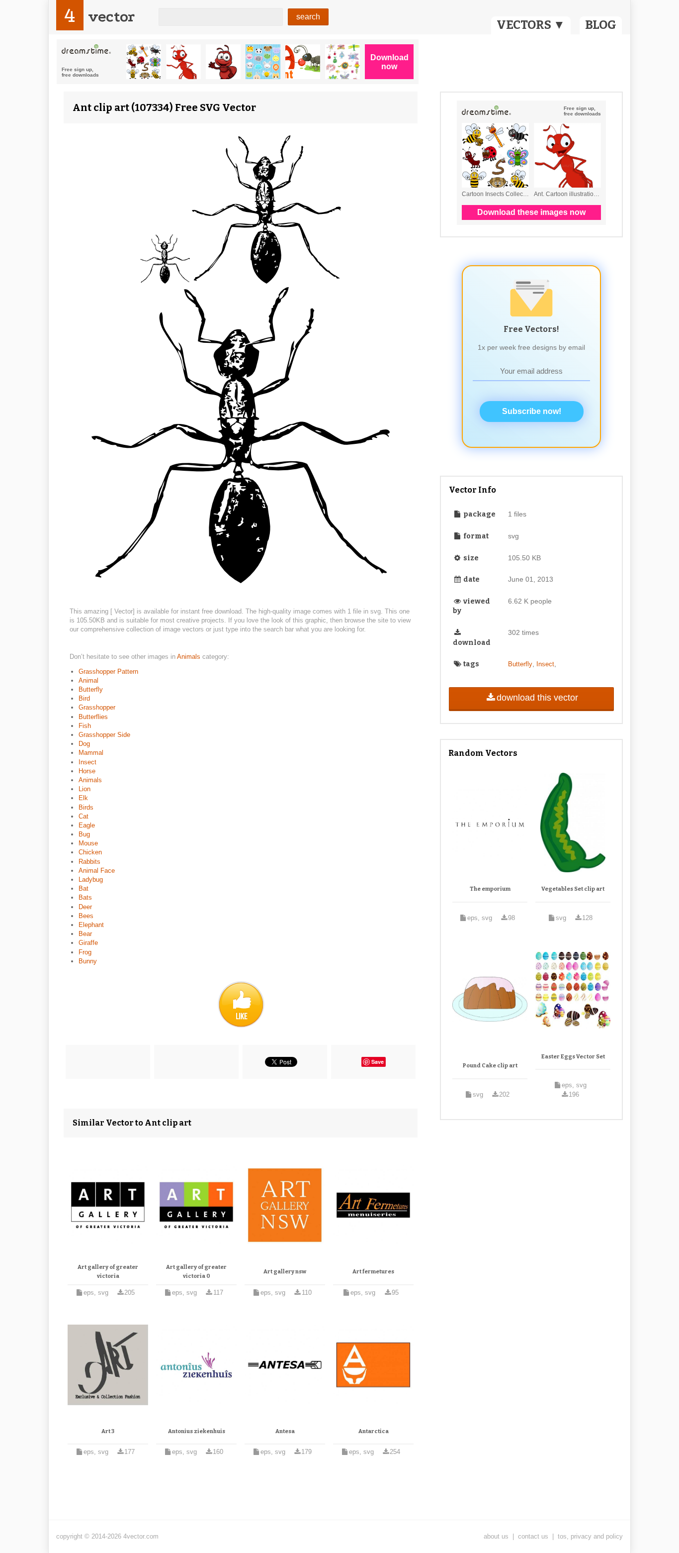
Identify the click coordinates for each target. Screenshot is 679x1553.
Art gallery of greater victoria (108, 1271)
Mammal (91, 752)
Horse (87, 771)
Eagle (87, 825)
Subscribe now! (531, 411)
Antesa (285, 1431)
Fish (85, 725)
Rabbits (89, 861)
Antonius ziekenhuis (196, 1431)
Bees (86, 916)
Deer (85, 907)
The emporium (490, 889)
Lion (84, 789)
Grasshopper (97, 707)
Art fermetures (373, 1271)
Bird (84, 698)
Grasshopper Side (104, 734)
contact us (533, 1536)
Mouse (88, 843)
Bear (85, 933)
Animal (88, 680)
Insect (87, 762)
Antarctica (373, 1431)
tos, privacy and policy (590, 1536)
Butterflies (93, 717)
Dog (84, 743)
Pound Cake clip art (490, 1065)
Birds (86, 807)
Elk (83, 798)
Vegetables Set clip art (572, 889)
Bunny (88, 961)
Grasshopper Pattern (108, 671)
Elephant (91, 925)
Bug (84, 834)
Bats (85, 897)
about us (496, 1536)
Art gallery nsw (284, 1271)
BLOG (600, 25)
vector (111, 16)
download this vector (537, 698)
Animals (189, 656)
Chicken (90, 852)
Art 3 (107, 1431)
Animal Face (97, 870)
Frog (85, 952)
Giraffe (88, 942)
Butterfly (91, 689)
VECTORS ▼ (531, 25)
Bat (83, 888)
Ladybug (91, 879)
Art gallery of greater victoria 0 (196, 1271)
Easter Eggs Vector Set (573, 1056)
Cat (83, 816)
